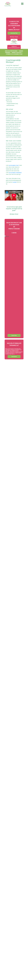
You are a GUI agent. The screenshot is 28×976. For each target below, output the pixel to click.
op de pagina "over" (14, 165)
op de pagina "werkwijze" (15, 172)
